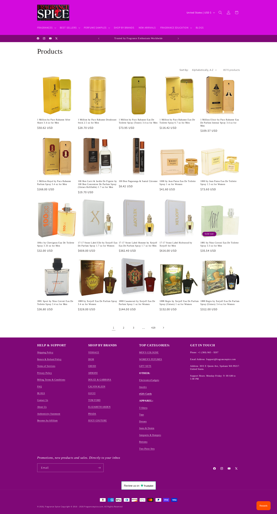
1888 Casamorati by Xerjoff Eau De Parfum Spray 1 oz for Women (137, 302)
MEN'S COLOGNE (149, 352)
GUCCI (92, 393)
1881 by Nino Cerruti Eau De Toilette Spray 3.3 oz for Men (219, 244)
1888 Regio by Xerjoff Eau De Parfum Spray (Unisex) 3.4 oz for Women (219, 302)
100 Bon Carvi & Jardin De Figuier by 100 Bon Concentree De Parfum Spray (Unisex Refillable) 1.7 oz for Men (97, 184)
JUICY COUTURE (97, 420)
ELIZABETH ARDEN (99, 407)
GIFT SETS (145, 366)
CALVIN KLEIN (96, 386)
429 (153, 327)
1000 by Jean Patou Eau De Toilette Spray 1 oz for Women (177, 182)
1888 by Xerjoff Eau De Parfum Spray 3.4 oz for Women (97, 302)
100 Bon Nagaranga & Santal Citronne (138, 181)
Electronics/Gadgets (149, 380)
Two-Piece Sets (147, 448)
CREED (92, 366)
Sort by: (184, 70)
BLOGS (41, 393)
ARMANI (93, 373)
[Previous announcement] (98, 38)
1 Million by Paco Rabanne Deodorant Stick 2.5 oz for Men (97, 121)
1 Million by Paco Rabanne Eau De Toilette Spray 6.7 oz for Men (177, 121)
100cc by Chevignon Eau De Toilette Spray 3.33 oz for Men (55, 244)
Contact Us (42, 400)
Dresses (143, 421)
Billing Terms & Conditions (51, 379)
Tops (141, 414)
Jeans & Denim (146, 428)
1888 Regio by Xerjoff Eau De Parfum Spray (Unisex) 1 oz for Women (179, 302)
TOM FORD (94, 400)
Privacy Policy (44, 373)
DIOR (91, 359)
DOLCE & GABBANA (99, 379)
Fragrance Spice (52, 506)
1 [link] (113, 327)
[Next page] (163, 328)
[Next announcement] (178, 38)
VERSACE (93, 352)
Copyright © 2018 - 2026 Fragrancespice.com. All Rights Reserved (92, 506)
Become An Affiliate (47, 420)
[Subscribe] (99, 467)
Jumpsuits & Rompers (150, 435)
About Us (42, 407)
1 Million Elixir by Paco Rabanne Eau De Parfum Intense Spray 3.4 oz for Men (219, 122)
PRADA (92, 413)
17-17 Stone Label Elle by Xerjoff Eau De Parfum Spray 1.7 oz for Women (97, 244)
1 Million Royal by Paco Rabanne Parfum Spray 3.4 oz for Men (54, 182)
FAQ (39, 386)
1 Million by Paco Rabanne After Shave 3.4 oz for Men (53, 121)
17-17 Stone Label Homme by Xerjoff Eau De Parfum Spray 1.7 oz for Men (138, 244)
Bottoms (143, 441)
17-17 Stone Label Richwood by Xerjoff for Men (175, 244)
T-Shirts (143, 408)
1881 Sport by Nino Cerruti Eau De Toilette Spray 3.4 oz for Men (55, 302)
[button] (46, 28)
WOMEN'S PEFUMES (150, 359)
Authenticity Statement (48, 413)
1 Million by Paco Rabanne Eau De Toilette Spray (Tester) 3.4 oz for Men (138, 121)
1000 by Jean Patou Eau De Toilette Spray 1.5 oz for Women (218, 182)
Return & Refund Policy (49, 359)
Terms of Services (46, 366)
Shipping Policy (45, 352)
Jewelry (143, 387)
